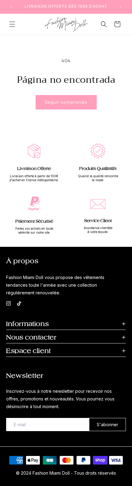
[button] (12, 24)
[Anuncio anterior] (11, 6)
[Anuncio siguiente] (120, 6)
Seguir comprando (66, 102)
